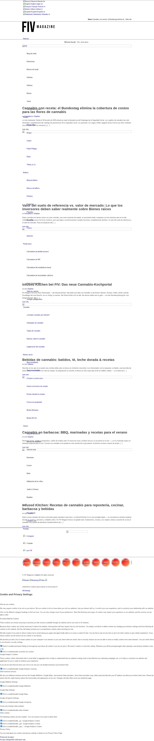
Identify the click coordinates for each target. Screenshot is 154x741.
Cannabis (27, 116)
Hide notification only (18, 740)
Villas (43, 580)
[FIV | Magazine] (38, 31)
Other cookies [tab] (5, 713)
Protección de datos (7, 737)
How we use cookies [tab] (7, 604)
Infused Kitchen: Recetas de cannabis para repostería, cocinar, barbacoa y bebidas (73, 507)
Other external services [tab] (8, 671)
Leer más (25, 129)
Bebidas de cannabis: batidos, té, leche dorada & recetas (68, 360)
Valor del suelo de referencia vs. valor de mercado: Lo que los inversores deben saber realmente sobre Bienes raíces (72, 207)
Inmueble (27, 213)
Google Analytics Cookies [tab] (9, 654)
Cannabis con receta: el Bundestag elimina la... (104, 19)
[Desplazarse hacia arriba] (0, 583)
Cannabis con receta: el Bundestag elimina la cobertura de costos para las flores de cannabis (75, 110)
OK (23, 591)
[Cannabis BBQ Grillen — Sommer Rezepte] (77, 378)
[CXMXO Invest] (46, 580)
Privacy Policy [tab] (5, 729)
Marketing (35, 580)
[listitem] (26, 563)
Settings (27, 591)
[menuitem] (77, 38)
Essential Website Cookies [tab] (9, 619)
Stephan (37, 116)
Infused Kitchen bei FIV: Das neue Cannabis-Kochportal (67, 284)
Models (26, 580)
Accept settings (5, 740)
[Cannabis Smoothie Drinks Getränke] (77, 305)
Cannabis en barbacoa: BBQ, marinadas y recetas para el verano (74, 432)
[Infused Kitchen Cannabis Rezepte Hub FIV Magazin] (77, 230)
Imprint (37, 575)
